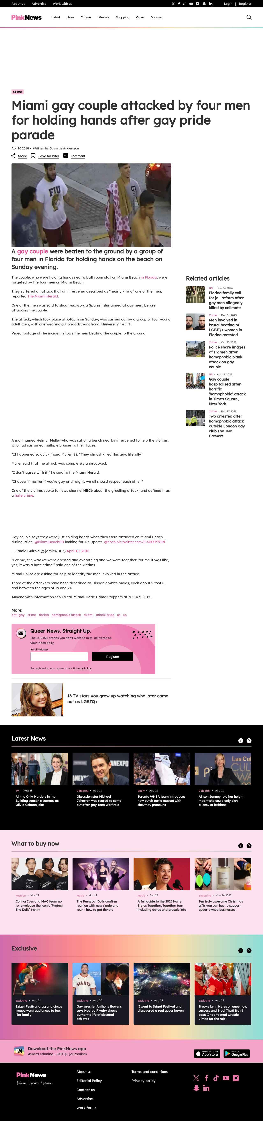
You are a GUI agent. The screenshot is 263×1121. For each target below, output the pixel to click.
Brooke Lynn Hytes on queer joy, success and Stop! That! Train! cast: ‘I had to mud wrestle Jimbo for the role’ (223, 1012)
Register (245, 4)
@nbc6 (109, 542)
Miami (88, 615)
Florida (44, 615)
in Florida (149, 277)
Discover (157, 17)
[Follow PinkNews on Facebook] (206, 1079)
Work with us (62, 4)
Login (228, 4)
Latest (55, 17)
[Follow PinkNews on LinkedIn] (211, 3)
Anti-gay (18, 615)
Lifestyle (103, 17)
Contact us (85, 1089)
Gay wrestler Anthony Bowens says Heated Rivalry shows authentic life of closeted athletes (99, 1012)
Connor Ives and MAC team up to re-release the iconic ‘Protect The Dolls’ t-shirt (39, 905)
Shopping (122, 17)
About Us (18, 4)
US (118, 615)
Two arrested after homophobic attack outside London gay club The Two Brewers (227, 426)
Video (140, 17)
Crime (17, 92)
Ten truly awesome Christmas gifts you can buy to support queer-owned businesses (221, 905)
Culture (86, 17)
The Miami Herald (43, 296)
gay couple (32, 251)
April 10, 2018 (78, 551)
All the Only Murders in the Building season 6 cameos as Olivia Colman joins (37, 801)
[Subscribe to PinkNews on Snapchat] (196, 1089)
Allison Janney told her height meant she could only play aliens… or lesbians (221, 801)
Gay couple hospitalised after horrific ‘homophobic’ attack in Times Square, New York (227, 391)
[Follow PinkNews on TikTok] (216, 1079)
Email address (45, 649)
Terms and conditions (150, 1071)
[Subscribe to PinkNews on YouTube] (226, 1079)
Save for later (48, 156)
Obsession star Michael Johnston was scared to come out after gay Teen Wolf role (99, 801)
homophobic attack (66, 615)
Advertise (39, 4)
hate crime (24, 495)
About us (83, 1071)
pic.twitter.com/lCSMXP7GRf (141, 542)
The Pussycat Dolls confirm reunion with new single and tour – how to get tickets (98, 905)
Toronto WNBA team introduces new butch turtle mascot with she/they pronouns (161, 801)
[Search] (249, 17)
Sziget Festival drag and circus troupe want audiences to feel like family (39, 1010)
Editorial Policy (89, 1080)
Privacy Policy (82, 668)
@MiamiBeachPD (49, 542)
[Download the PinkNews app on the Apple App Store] (207, 1053)
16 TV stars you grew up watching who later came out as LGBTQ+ (117, 698)
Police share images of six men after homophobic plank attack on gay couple (227, 357)
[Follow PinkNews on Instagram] (236, 1079)
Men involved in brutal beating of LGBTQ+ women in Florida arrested (225, 327)
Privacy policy (144, 1080)
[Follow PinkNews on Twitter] (196, 1079)
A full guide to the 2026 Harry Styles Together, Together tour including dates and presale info (162, 905)
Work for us (86, 1108)
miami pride (105, 615)
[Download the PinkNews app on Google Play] (237, 1053)
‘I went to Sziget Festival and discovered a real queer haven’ (161, 1008)
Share (22, 156)
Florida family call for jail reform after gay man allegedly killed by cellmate (226, 300)
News (70, 17)
